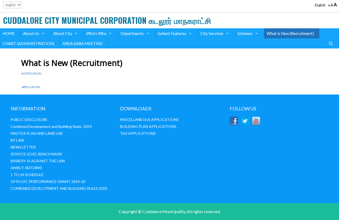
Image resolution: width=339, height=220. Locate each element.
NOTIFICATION (31, 73)
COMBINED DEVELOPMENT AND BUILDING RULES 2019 (59, 188)
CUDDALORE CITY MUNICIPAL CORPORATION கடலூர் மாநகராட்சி (107, 20)
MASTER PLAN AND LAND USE (37, 133)
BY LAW (17, 140)
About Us (31, 33)
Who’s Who (96, 33)
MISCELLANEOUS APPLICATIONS (149, 119)
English (320, 5)
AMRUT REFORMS (26, 167)
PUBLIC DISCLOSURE (29, 119)
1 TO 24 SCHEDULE (27, 174)
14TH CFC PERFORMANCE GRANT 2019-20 (48, 181)
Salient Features (172, 33)
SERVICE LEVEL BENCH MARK (36, 154)
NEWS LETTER (23, 147)
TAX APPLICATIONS (138, 133)
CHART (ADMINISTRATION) (28, 43)
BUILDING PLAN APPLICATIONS (148, 126)
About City (62, 33)
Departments (132, 33)
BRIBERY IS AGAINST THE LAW (38, 161)
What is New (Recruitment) (290, 33)
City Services (212, 33)
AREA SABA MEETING (83, 43)
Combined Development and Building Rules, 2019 (51, 126)
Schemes (245, 33)
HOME (9, 33)
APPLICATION (30, 87)
